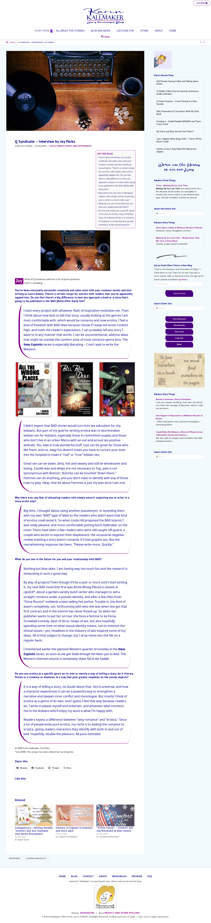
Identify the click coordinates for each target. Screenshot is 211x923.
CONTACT (88, 876)
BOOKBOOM (87, 913)
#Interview (14, 858)
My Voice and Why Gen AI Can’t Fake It (175, 131)
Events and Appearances (78, 146)
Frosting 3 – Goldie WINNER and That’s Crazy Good (178, 122)
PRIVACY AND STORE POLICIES (122, 913)
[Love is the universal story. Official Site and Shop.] (105, 16)
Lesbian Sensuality (36, 858)
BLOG (74, 876)
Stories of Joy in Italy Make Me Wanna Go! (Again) (176, 150)
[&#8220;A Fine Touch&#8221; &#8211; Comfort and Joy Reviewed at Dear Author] (115, 815)
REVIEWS (137, 876)
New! (179, 344)
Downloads (179, 325)
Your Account (179, 319)
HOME (62, 876)
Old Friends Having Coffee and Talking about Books (177, 82)
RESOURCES (119, 876)
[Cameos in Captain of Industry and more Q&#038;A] (75, 815)
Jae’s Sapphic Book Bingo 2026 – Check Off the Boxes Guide (179, 140)
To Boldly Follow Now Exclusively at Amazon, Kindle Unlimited (177, 92)
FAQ (149, 876)
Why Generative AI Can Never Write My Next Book (177, 112)
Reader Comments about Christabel (173, 399)
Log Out (179, 338)
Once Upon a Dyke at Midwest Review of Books (179, 227)
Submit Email (179, 293)
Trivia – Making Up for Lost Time (172, 185)
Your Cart (179, 331)
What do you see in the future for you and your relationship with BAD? (116, 205)
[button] (201, 3)
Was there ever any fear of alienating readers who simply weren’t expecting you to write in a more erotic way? (116, 196)
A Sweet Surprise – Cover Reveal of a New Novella (176, 102)
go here (182, 279)
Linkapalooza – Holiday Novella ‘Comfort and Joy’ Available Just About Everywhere (34, 830)
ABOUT (103, 876)
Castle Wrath (56, 146)
